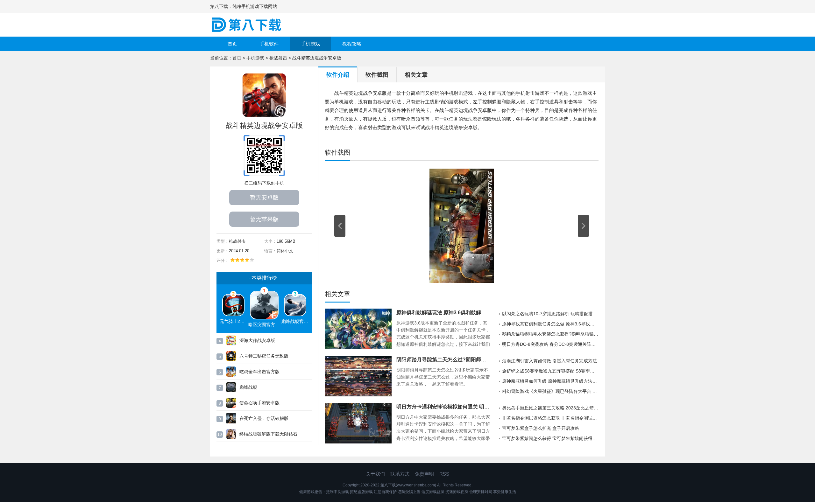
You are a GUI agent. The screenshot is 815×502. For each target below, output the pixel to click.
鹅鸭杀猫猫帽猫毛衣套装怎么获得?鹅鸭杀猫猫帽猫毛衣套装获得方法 (550, 334)
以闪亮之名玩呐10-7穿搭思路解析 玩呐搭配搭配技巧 (550, 313)
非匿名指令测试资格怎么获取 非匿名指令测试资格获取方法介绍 (550, 418)
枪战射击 (278, 57)
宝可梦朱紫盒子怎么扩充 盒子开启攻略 (540, 428)
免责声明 (424, 474)
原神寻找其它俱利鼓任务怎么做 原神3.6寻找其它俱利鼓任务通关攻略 (550, 323)
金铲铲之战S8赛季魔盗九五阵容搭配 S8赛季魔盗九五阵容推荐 (550, 370)
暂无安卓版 (264, 197)
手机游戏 (310, 43)
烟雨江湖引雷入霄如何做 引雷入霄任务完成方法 (549, 360)
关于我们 (375, 474)
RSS (444, 474)
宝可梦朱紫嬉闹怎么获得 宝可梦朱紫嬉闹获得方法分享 (550, 438)
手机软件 (269, 43)
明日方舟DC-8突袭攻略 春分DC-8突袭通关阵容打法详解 (550, 344)
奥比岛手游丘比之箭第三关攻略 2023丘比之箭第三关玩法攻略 (550, 407)
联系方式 (399, 474)
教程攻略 (351, 43)
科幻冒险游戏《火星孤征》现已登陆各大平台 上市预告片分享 (550, 391)
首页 (232, 43)
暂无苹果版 (264, 219)
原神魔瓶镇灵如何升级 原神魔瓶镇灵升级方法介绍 (550, 381)
